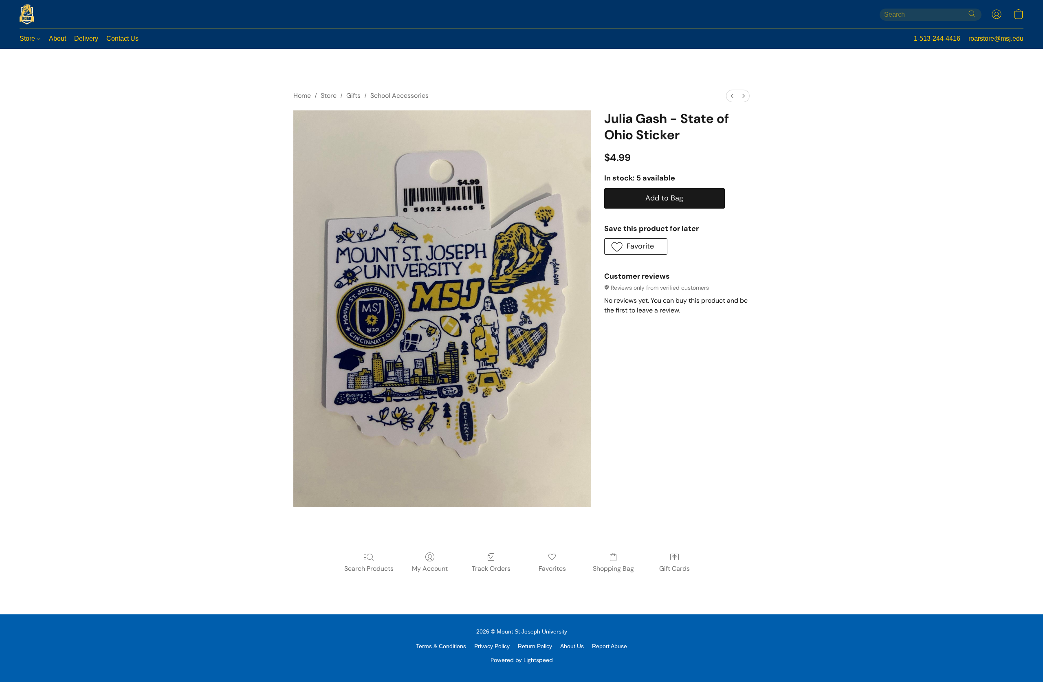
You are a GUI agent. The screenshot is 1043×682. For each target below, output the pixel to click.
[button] (27, 14)
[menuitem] (732, 96)
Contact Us (122, 38)
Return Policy (535, 646)
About (57, 38)
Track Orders (491, 568)
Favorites (552, 568)
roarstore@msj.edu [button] (995, 38)
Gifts (353, 95)
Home (302, 95)
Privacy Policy (492, 646)
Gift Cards (674, 568)
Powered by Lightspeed (522, 660)
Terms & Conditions (441, 646)
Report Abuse (609, 646)
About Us (572, 646)
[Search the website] (972, 14)
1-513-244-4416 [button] (937, 38)
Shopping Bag (613, 568)
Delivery (86, 38)
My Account (430, 568)
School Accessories (399, 95)
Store (28, 38)
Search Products (369, 568)
